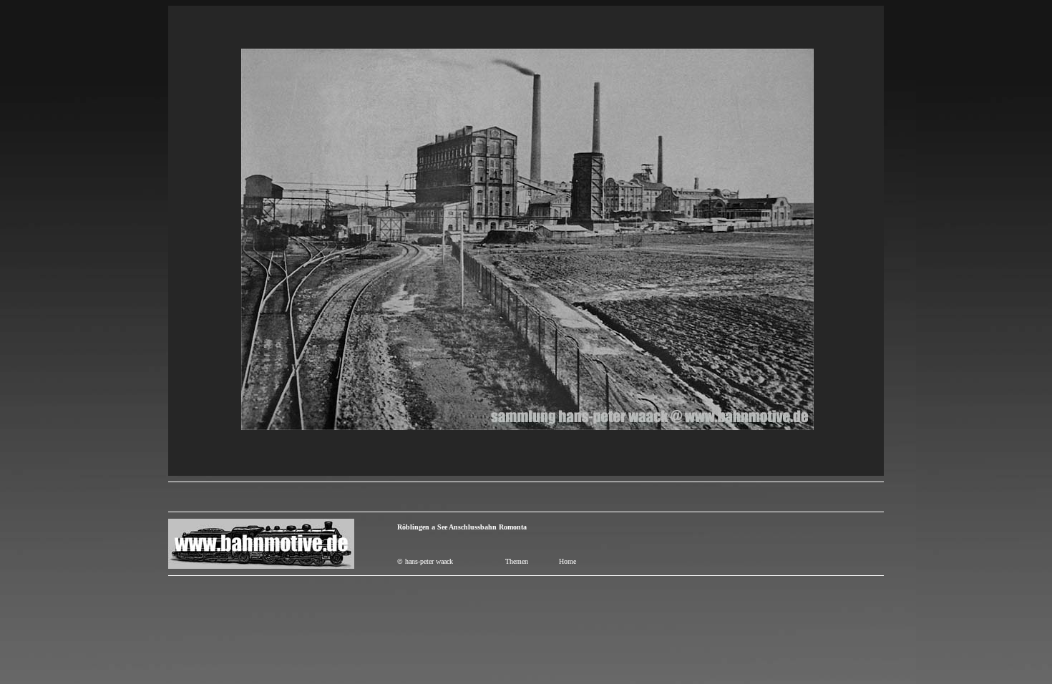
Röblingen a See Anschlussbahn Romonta (462, 527)
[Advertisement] (526, 497)
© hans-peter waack (425, 561)
